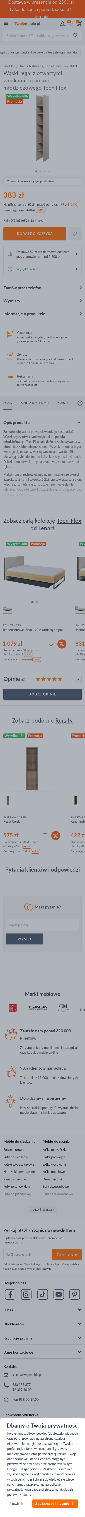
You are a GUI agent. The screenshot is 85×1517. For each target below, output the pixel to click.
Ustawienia (16, 1504)
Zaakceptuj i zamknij (55, 1504)
